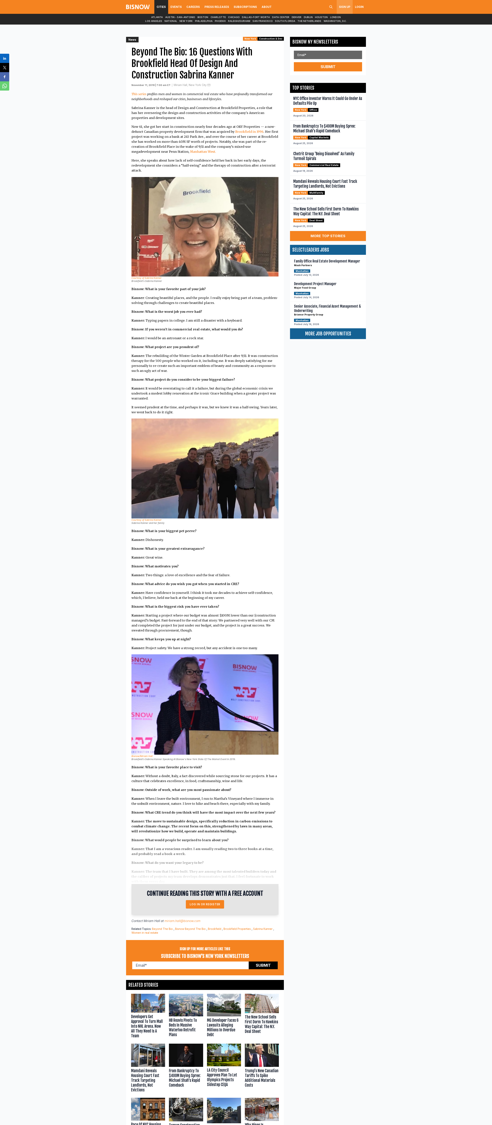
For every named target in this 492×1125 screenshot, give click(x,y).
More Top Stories (328, 236)
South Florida (285, 21)
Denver (297, 17)
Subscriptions (245, 6)
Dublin (308, 17)
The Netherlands (309, 21)
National (171, 21)
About (267, 6)
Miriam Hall (152, 921)
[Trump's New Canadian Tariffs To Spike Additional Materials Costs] (262, 1069)
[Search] (331, 7)
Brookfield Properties (237, 928)
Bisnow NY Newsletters (315, 42)
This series (138, 94)
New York (186, 21)
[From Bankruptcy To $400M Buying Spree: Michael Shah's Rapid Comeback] (186, 1069)
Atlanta (157, 17)
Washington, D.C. (335, 21)
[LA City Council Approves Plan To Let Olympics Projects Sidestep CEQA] (224, 1069)
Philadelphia (204, 21)
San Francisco (263, 21)
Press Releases (216, 6)
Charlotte (218, 17)
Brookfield (214, 928)
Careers (193, 6)
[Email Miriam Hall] (208, 85)
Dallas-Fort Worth (256, 17)
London (335, 17)
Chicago (234, 17)
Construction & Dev (270, 38)
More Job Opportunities (328, 334)
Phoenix (220, 21)
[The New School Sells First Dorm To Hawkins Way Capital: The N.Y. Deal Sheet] (262, 1017)
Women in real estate (144, 932)
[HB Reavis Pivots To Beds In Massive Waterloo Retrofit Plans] (186, 1017)
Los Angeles (153, 21)
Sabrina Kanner (263, 928)
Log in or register (205, 904)
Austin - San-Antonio (180, 17)
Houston (321, 17)
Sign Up (344, 6)
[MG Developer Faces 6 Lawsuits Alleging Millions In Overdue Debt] (224, 1017)
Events (176, 6)
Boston (203, 17)
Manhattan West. (202, 152)
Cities (161, 6)
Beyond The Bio (162, 928)
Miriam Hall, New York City (190, 85)
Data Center (280, 17)
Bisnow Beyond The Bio (190, 928)
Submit (263, 965)
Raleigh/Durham (239, 21)
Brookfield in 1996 (249, 132)
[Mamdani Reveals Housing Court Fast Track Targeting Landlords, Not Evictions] (148, 1069)
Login (359, 6)
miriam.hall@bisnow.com (182, 921)
